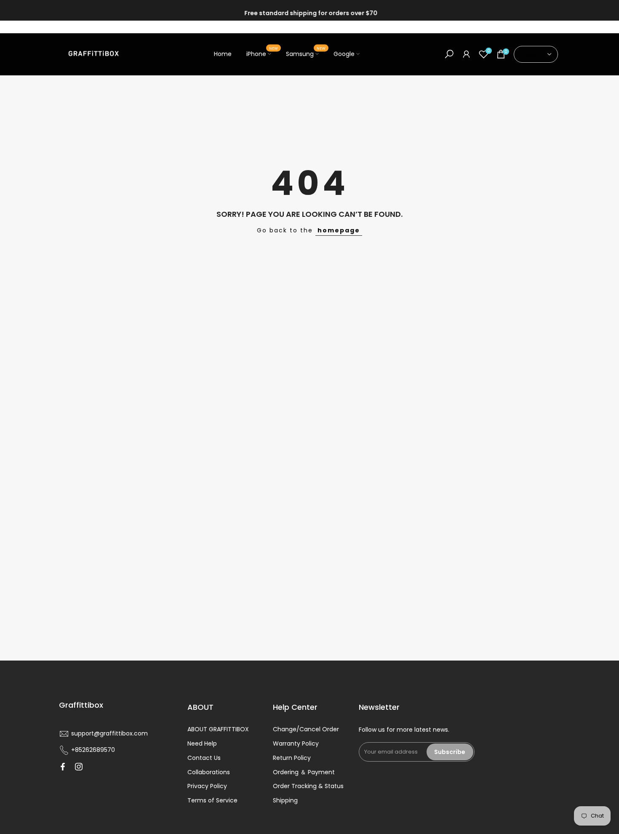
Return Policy (292, 758)
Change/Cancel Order (306, 729)
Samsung (306, 53)
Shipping (285, 800)
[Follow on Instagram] (79, 767)
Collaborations (208, 772)
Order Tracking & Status (308, 786)
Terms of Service (212, 800)
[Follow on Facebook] (63, 767)
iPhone (262, 53)
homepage (339, 230)
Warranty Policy (296, 743)
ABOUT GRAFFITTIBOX (218, 729)
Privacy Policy (207, 786)
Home (223, 54)
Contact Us (204, 758)
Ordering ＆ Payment (304, 772)
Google (344, 54)
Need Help (202, 743)
